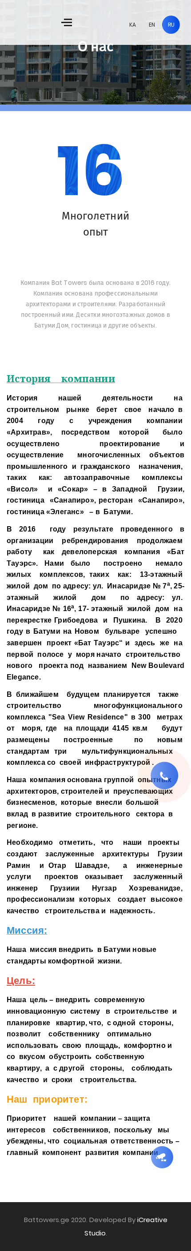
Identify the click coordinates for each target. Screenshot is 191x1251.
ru (171, 24)
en (152, 24)
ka (132, 24)
